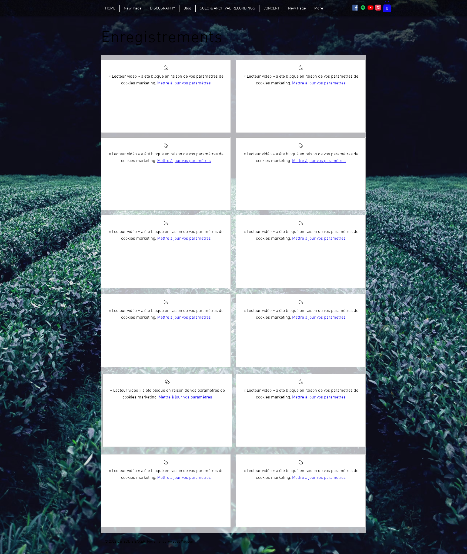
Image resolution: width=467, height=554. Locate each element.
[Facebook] (355, 8)
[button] (387, 6)
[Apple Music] (378, 8)
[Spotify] (363, 8)
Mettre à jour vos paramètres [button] (184, 83)
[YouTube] (370, 8)
